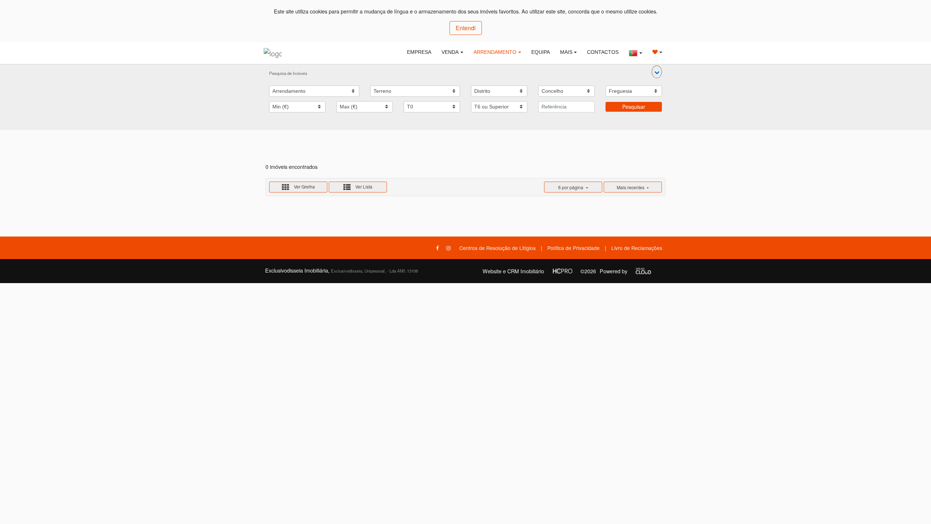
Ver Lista (363, 186)
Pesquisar (633, 106)
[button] (657, 72)
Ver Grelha (304, 186)
